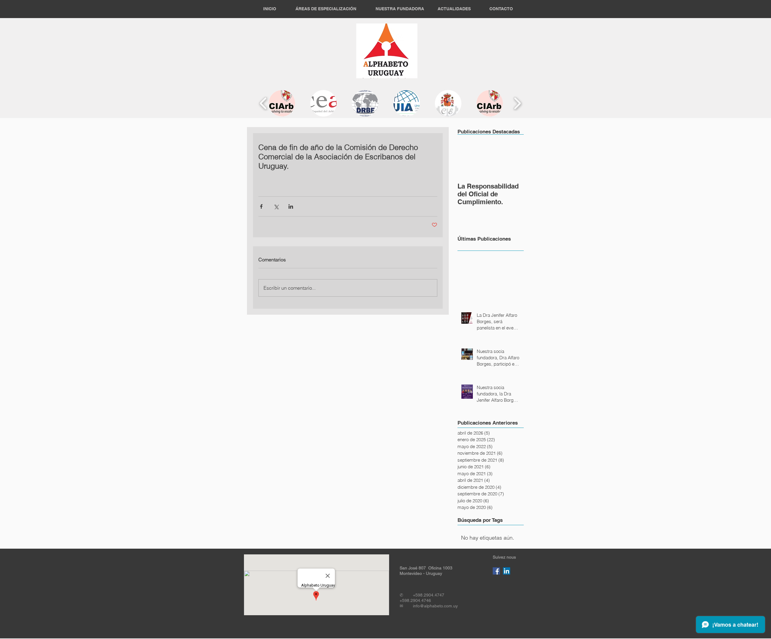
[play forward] (517, 103)
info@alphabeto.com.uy (435, 605)
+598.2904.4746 (415, 600)
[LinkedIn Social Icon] (506, 571)
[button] (282, 103)
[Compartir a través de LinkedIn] (291, 206)
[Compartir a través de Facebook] (261, 206)
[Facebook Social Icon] (496, 571)
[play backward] (263, 103)
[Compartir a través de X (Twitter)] (276, 206)
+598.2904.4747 (429, 595)
